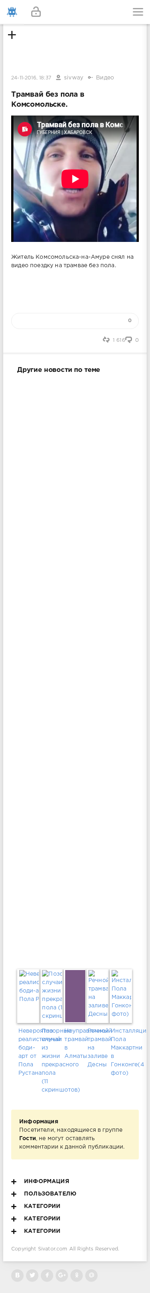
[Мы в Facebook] (47, 1275)
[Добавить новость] (75, 12)
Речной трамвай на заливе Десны (98, 1048)
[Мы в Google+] (62, 1275)
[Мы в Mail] (91, 1275)
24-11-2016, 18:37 (31, 78)
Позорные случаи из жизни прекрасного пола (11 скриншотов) (52, 1060)
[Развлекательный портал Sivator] (12, 12)
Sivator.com (53, 1249)
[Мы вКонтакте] (17, 1275)
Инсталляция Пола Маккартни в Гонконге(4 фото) (121, 1052)
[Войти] (36, 12)
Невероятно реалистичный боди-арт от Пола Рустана (28, 1052)
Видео (105, 77)
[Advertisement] (75, 669)
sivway (73, 77)
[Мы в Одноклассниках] (76, 1275)
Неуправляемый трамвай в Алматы (74, 1044)
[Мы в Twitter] (32, 1275)
